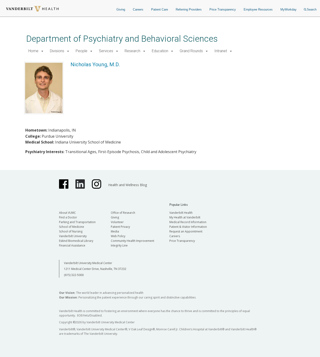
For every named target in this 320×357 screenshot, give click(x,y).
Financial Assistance (72, 245)
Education (160, 51)
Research (132, 51)
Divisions (57, 51)
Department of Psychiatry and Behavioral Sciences (122, 39)
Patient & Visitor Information (188, 227)
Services (106, 51)
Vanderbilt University (73, 236)
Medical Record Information (187, 222)
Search (311, 9)
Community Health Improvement (132, 241)
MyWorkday (288, 9)
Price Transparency (222, 9)
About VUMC (67, 213)
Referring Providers (189, 9)
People (81, 51)
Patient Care (159, 9)
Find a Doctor (68, 217)
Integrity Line (119, 245)
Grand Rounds (191, 51)
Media (115, 231)
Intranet (220, 51)
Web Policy (118, 236)
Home (33, 51)
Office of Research (123, 213)
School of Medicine (71, 227)
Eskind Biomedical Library (76, 241)
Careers (138, 9)
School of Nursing (70, 231)
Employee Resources (258, 9)
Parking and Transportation (77, 222)
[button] (42, 51)
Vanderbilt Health (181, 213)
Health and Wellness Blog (127, 185)
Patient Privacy (120, 227)
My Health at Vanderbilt (184, 217)
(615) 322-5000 (74, 275)
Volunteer (117, 222)
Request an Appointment (185, 231)
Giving (120, 9)
